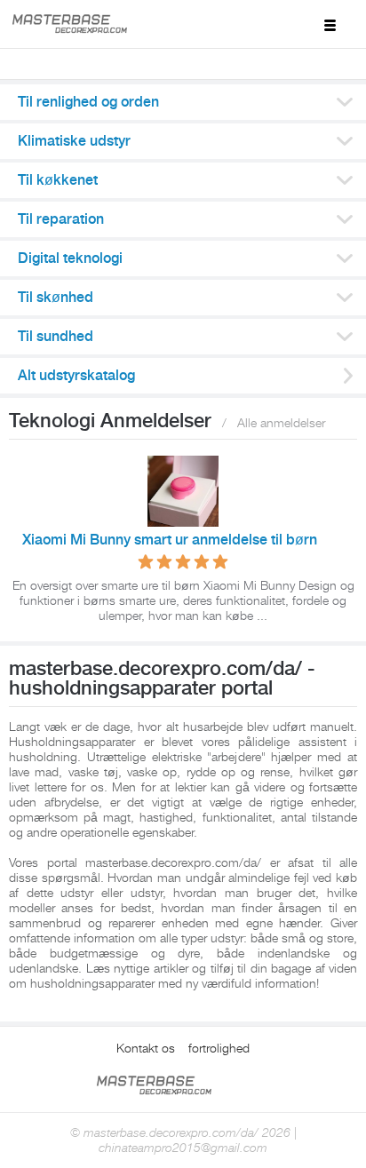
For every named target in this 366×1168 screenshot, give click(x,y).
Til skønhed (55, 298)
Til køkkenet (58, 180)
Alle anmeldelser (281, 423)
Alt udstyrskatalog (76, 376)
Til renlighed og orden (88, 102)
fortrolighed (219, 1048)
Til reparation (61, 219)
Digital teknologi (70, 258)
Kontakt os (145, 1048)
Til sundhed (55, 337)
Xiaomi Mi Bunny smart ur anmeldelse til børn (169, 540)
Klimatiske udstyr (74, 141)
